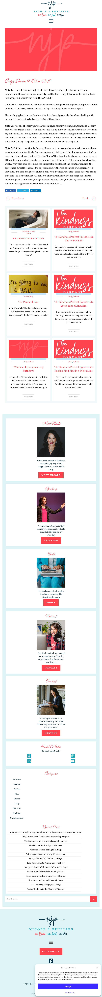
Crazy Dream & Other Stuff (27, 81)
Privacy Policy (69, 992)
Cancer (28, 233)
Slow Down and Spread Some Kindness (45, 880)
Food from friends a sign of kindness (45, 845)
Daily (70, 231)
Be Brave (25, 231)
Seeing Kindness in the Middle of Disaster (45, 889)
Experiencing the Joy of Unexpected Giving (45, 876)
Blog (17, 794)
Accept (68, 986)
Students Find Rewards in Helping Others (45, 871)
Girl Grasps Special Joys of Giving (45, 884)
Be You (32, 231)
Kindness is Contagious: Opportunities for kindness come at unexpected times (45, 832)
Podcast (76, 231)
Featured (17, 808)
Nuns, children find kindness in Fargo (45, 858)
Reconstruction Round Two (28, 238)
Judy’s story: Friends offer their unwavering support (45, 836)
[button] (97, 967)
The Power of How (28, 302)
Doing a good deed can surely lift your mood (45, 854)
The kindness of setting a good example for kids (45, 841)
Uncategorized (16, 818)
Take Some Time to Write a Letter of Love (45, 862)
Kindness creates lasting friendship (45, 849)
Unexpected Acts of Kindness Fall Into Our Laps (45, 867)
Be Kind (16, 784)
